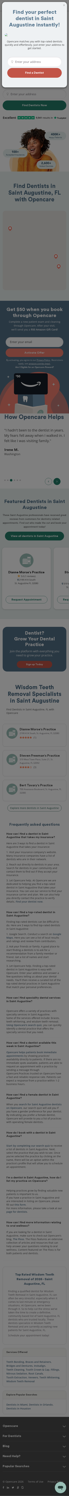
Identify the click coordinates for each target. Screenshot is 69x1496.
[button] (34, 73)
